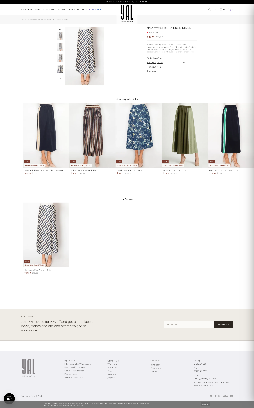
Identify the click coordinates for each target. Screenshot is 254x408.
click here (80, 405)
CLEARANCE (95, 9)
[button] (9, 398)
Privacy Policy (71, 374)
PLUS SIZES (73, 9)
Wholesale (112, 364)
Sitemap (111, 374)
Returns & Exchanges (74, 367)
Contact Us (113, 361)
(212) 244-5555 (201, 364)
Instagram (155, 364)
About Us (112, 367)
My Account (70, 360)
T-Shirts (39, 9)
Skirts (61, 9)
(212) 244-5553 (201, 371)
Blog (109, 371)
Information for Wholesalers (77, 364)
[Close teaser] (4, 404)
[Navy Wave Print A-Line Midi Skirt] (60, 36)
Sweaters (26, 9)
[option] (60, 37)
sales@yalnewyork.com (205, 378)
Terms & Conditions (73, 377)
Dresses (51, 9)
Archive (111, 377)
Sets (84, 9)
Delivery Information (74, 370)
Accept (205, 404)
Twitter (154, 371)
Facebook (156, 368)
